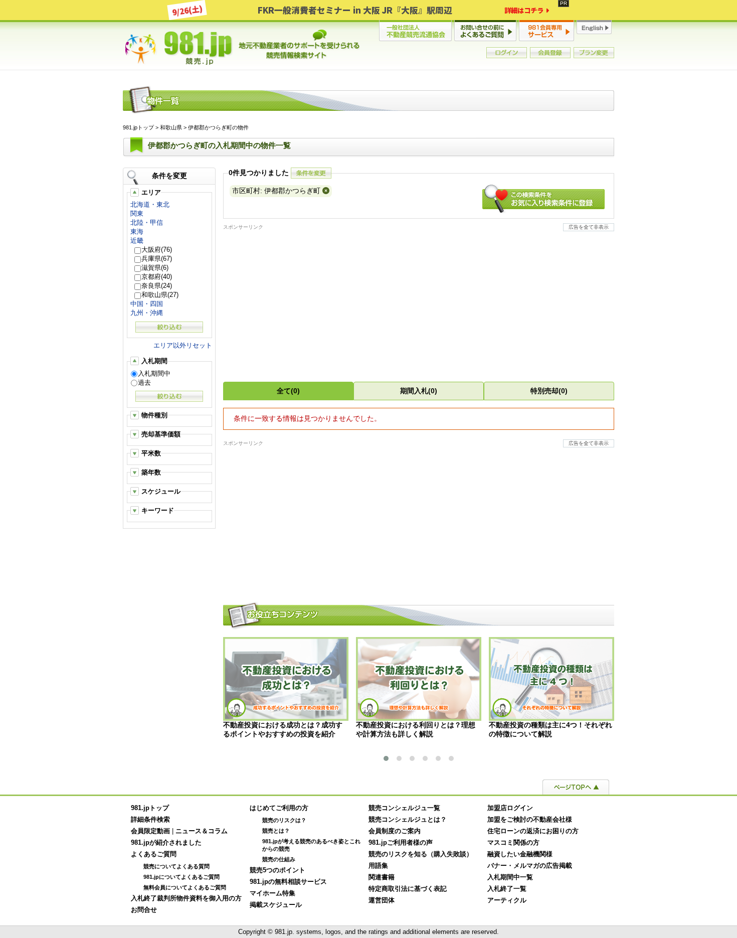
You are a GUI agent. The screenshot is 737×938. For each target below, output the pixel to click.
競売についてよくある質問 (176, 866)
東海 (136, 231)
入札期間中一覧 (510, 877)
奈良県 (156, 285)
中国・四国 (146, 303)
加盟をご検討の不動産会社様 (529, 819)
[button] (386, 758)
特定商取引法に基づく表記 (407, 888)
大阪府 (156, 249)
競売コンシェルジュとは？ (407, 819)
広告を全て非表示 (589, 227)
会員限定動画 (150, 831)
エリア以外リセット (182, 345)
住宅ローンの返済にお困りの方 (533, 831)
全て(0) (288, 391)
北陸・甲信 (146, 222)
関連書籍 (381, 877)
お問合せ (144, 909)
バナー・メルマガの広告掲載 (529, 865)
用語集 (378, 865)
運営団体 (381, 900)
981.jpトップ (242, 47)
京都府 (156, 276)
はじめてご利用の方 (279, 808)
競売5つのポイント (277, 870)
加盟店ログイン (510, 808)
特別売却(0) (549, 391)
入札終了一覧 (506, 888)
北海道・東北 (149, 204)
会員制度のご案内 (394, 831)
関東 (136, 213)
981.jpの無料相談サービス (288, 881)
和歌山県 (171, 127)
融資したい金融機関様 (519, 854)
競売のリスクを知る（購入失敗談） (420, 854)
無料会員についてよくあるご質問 (184, 887)
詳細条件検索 (150, 819)
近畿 (136, 240)
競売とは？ (276, 831)
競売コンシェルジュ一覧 (404, 808)
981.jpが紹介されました (166, 842)
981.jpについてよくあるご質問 (181, 877)
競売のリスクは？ (284, 820)
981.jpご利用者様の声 (400, 842)
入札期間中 (154, 373)
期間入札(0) (418, 391)
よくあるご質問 (153, 854)
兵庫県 (156, 258)
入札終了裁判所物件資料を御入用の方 (186, 898)
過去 (144, 382)
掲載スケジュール (276, 904)
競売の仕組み (278, 859)
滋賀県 (154, 267)
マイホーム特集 (272, 893)
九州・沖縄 (146, 313)
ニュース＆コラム (201, 831)
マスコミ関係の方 (513, 842)
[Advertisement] (418, 301)
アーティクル (506, 900)
